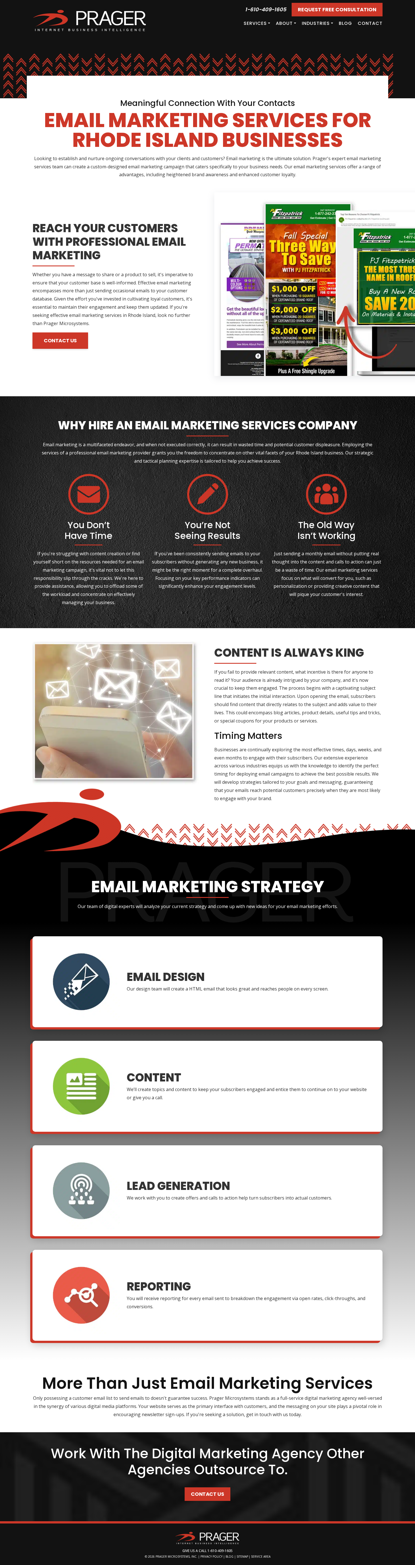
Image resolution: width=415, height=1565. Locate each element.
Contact (370, 23)
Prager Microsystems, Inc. (177, 1557)
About (284, 23)
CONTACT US (60, 340)
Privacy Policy (211, 1557)
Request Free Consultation (337, 9)
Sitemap (242, 1557)
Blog (345, 23)
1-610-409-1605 (265, 9)
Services (255, 23)
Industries (316, 23)
